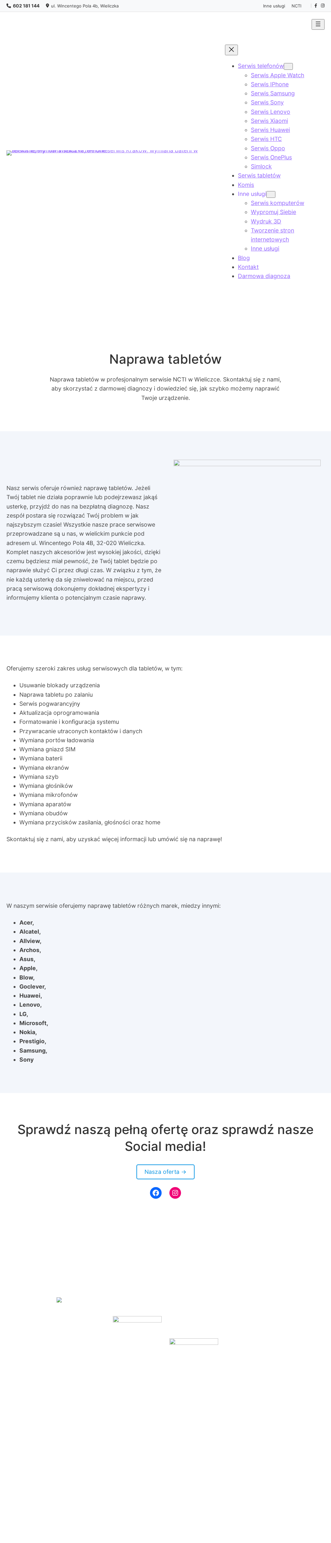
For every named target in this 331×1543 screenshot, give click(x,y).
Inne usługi (274, 5)
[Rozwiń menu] (318, 24)
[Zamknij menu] (231, 50)
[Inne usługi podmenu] (270, 194)
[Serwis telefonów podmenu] (288, 66)
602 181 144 (26, 5)
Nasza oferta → (165, 1171)
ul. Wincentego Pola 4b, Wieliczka (85, 5)
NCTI (296, 5)
